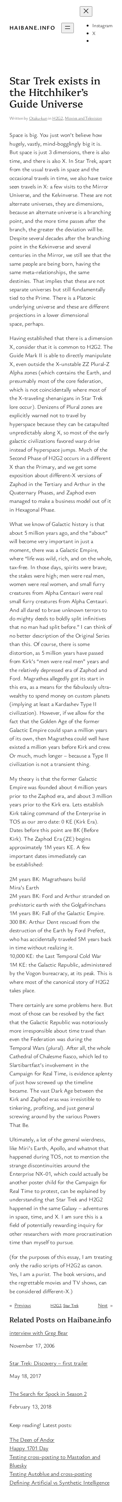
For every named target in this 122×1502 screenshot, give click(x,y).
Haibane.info (32, 27)
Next (103, 1305)
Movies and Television (83, 118)
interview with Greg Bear (38, 1332)
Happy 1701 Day (28, 1448)
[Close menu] (86, 11)
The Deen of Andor (31, 1439)
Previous (22, 1305)
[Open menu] (67, 28)
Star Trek (71, 1305)
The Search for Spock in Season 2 (48, 1393)
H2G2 (57, 118)
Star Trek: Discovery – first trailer (48, 1363)
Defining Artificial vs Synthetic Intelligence (59, 1482)
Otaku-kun (38, 118)
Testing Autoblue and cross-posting (50, 1473)
